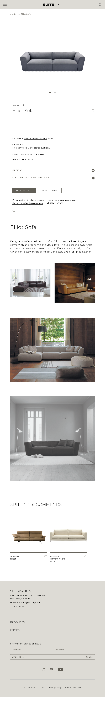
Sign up (89, 657)
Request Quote (24, 190)
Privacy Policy (55, 687)
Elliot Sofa (26, 14)
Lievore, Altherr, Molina (35, 138)
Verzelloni (18, 105)
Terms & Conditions (72, 687)
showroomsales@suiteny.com (27, 203)
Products (14, 14)
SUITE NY (39, 687)
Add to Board (50, 190)
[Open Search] (100, 4)
